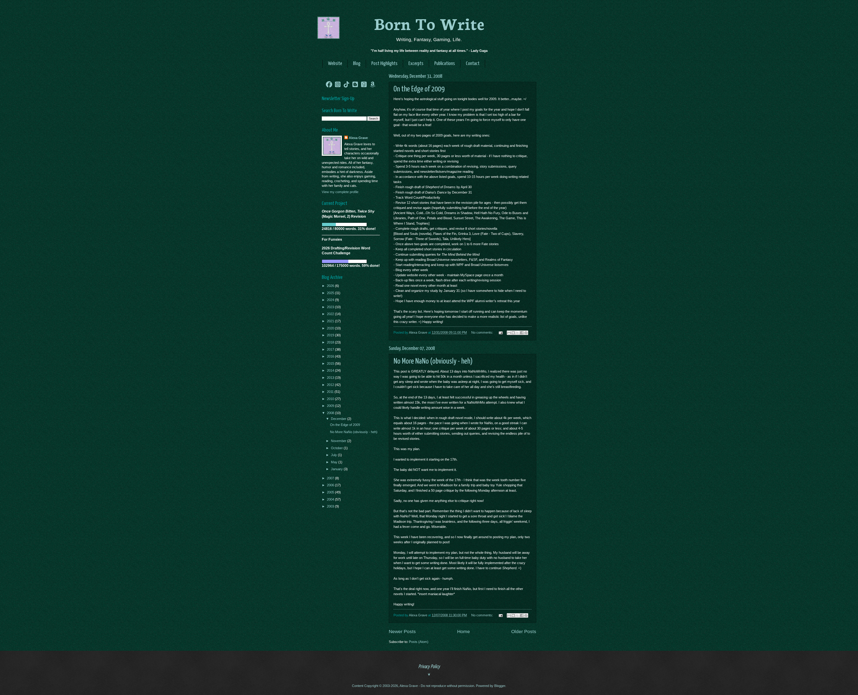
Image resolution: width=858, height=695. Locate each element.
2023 (331, 307)
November (339, 441)
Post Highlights (384, 63)
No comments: (482, 332)
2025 (331, 293)
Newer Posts (402, 631)
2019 (331, 335)
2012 (331, 385)
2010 (331, 399)
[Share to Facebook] (521, 333)
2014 (331, 370)
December (339, 419)
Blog (356, 63)
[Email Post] (500, 332)
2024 (331, 300)
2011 (330, 392)
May (334, 462)
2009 (331, 406)
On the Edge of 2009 (419, 89)
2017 (331, 349)
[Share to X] (517, 333)
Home (463, 631)
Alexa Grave (358, 138)
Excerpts (415, 63)
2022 (331, 314)
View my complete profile (340, 192)
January (337, 469)
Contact (472, 63)
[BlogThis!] (513, 333)
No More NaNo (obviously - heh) (433, 361)
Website (335, 63)
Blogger (499, 686)
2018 (331, 342)
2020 (331, 328)
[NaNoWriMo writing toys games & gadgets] (351, 224)
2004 (331, 499)
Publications (444, 63)
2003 (331, 506)
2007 (331, 478)
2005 (331, 492)
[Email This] (509, 333)
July (334, 455)
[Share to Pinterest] (526, 333)
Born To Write (429, 23)
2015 (331, 363)
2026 (331, 286)
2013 (331, 377)
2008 (331, 413)
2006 (331, 485)
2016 (331, 356)
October (337, 448)
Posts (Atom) (418, 642)
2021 (331, 321)
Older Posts (523, 631)
